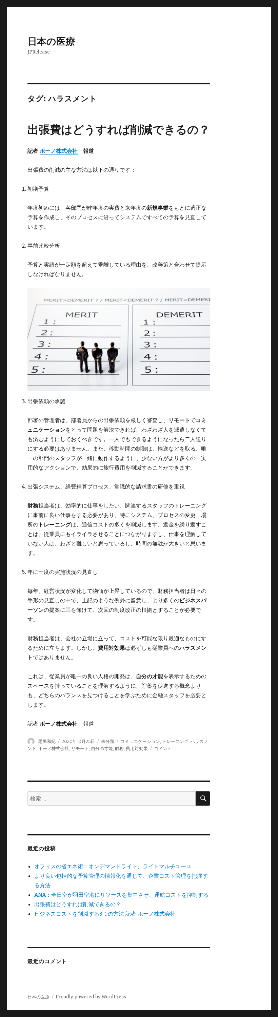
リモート (80, 748)
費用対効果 (137, 748)
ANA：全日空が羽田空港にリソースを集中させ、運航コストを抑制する (121, 894)
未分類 (107, 741)
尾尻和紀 (47, 741)
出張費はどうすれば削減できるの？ (118, 129)
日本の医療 (51, 41)
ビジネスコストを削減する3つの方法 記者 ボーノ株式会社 (105, 913)
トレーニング (175, 741)
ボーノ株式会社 (59, 150)
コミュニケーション (140, 741)
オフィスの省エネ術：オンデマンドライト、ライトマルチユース (113, 866)
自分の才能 (102, 748)
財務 (119, 748)
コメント (163, 748)
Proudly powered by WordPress (91, 997)
